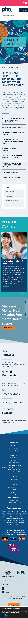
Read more (6, 286)
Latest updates (14, 479)
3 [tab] (19, 293)
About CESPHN (14, 445)
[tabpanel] (14, 262)
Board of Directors (14, 448)
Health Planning (14, 458)
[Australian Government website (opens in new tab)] (8, 573)
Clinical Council (14, 450)
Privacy (14, 489)
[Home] (7, 11)
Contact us (14, 484)
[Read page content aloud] (3, 615)
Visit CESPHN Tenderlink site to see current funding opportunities (14, 468)
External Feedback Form (14, 487)
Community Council (14, 453)
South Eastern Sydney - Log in (14, 502)
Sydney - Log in (14, 500)
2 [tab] (17, 293)
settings (17, 612)
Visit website (9, 327)
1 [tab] (14, 293)
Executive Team (14, 455)
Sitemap (14, 494)
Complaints (14, 492)
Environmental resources (14, 465)
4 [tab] (21, 293)
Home (4, 67)
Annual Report (14, 460)
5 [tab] (23, 293)
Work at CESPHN (14, 463)
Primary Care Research (14, 471)
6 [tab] (25, 293)
